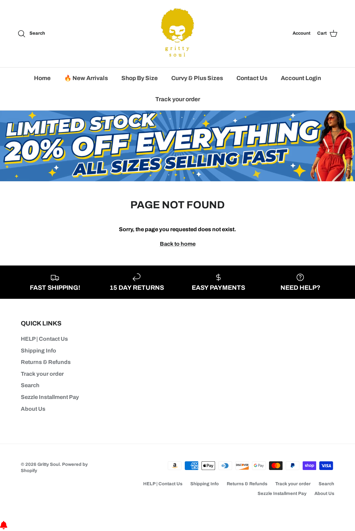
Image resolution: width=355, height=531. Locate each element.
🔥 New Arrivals (86, 78)
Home (42, 78)
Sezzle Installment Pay (50, 397)
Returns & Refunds (46, 362)
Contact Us (251, 78)
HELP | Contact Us (44, 339)
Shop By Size (139, 78)
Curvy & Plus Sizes (197, 78)
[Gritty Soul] (177, 33)
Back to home (178, 244)
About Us (33, 409)
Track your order (177, 99)
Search (30, 385)
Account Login (301, 78)
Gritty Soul (48, 464)
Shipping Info (38, 351)
